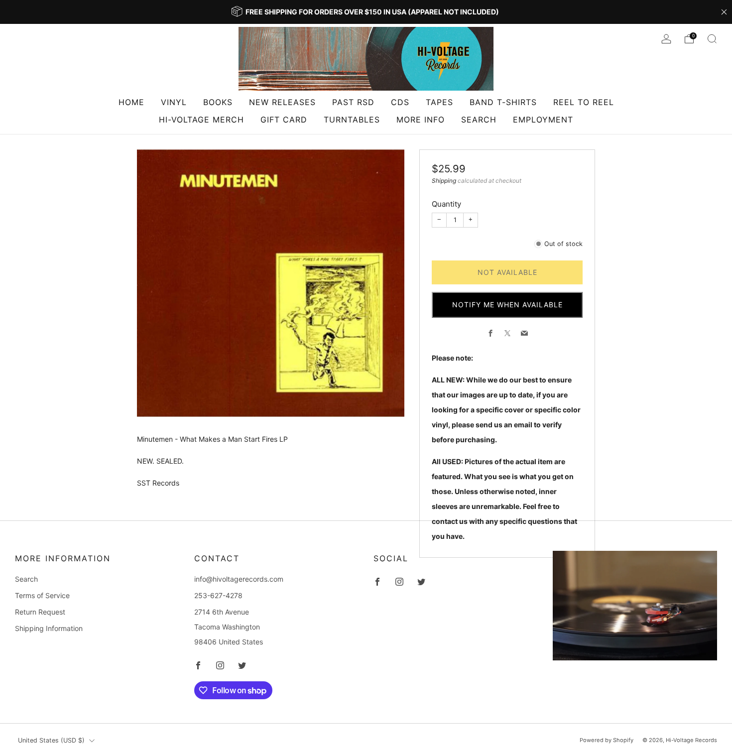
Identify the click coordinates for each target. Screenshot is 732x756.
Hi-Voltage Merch (201, 120)
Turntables (352, 120)
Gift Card (283, 120)
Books (218, 102)
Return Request (40, 612)
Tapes (439, 102)
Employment (543, 120)
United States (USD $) (51, 740)
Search (478, 120)
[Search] (712, 39)
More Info (420, 120)
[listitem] (366, 12)
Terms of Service (42, 595)
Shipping (444, 180)
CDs (400, 102)
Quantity (446, 204)
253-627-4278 (218, 595)
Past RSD (353, 102)
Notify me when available (507, 304)
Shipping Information (49, 628)
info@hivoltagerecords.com (238, 579)
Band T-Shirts (503, 102)
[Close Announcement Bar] (724, 12)
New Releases (282, 102)
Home (131, 102)
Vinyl (174, 102)
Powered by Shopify (606, 740)
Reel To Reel (583, 102)
